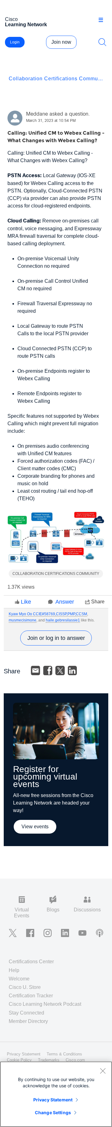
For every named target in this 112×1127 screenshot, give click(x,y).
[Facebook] (48, 670)
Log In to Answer (56, 638)
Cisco (26, 22)
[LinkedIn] (72, 670)
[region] (56, 1094)
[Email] (35, 670)
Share (98, 601)
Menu (103, 20)
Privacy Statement (52, 1099)
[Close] (103, 1071)
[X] (60, 670)
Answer (64, 602)
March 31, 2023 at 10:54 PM (51, 121)
